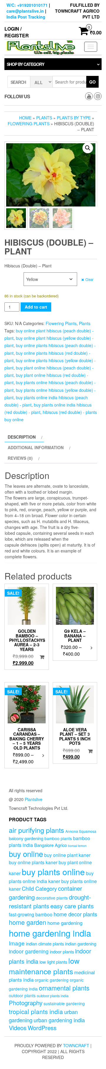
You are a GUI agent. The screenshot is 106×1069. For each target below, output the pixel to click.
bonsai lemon (77, 845)
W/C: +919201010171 (27, 5)
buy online (26, 853)
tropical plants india (36, 1011)
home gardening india (50, 933)
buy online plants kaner (33, 862)
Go (92, 82)
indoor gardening (29, 951)
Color (11, 275)
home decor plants (75, 914)
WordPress (42, 1027)
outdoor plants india (53, 995)
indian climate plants (45, 943)
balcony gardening (26, 838)
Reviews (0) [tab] (20, 458)
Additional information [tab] (36, 447)
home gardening (64, 922)
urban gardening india (59, 1020)
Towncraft (76, 1045)
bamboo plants (58, 838)
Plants (44, 118)
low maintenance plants (44, 965)
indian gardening (80, 943)
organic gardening (52, 980)
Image (17, 943)
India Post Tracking (25, 17)
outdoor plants (22, 995)
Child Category (39, 888)
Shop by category (25, 64)
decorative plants (52, 898)
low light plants (53, 962)
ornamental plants (64, 987)
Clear (89, 279)
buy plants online (53, 871)
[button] (87, 148)
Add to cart (36, 307)
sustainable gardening (64, 1003)
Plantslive (33, 799)
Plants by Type (74, 118)
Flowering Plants (28, 123)
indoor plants (62, 951)
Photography (25, 1002)
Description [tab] (22, 437)
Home (25, 118)
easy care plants (72, 905)
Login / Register (16, 32)
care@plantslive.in (25, 11)
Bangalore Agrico (50, 845)
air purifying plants (36, 830)
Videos (17, 1027)
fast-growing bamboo (30, 914)
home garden (27, 922)
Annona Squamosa (80, 831)
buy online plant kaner (67, 855)
